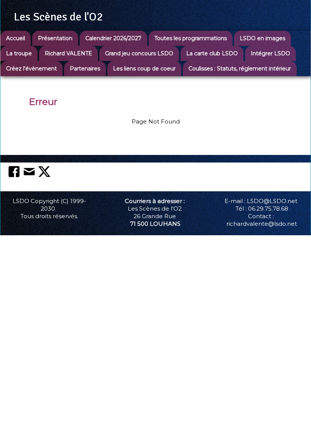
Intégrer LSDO (270, 53)
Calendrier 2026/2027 (113, 38)
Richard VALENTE (68, 53)
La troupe (19, 53)
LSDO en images (262, 38)
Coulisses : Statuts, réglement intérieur (239, 68)
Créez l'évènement (31, 68)
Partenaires (85, 68)
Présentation (55, 38)
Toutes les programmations (190, 38)
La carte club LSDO (212, 53)
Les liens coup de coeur (144, 68)
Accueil (15, 38)
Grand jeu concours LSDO (139, 53)
